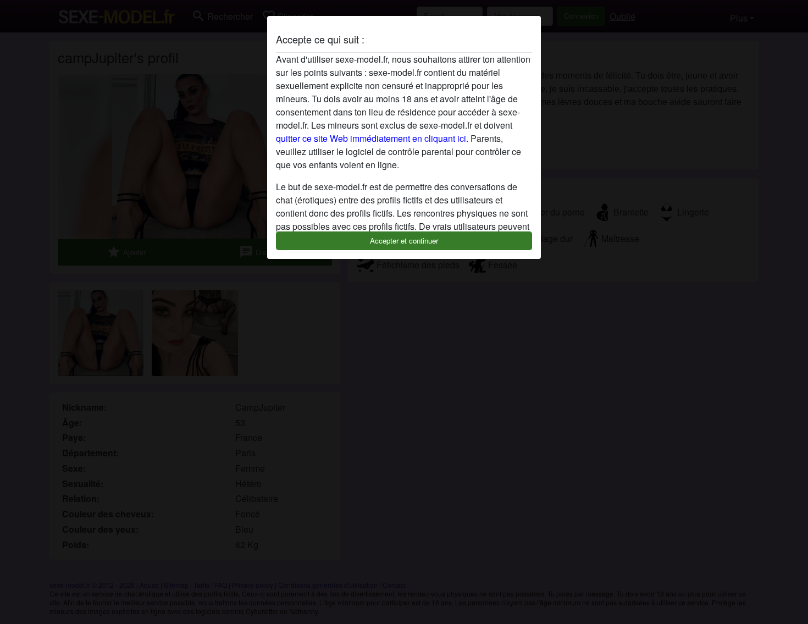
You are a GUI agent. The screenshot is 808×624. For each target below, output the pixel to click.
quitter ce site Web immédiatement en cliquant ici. (372, 138)
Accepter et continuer (404, 240)
